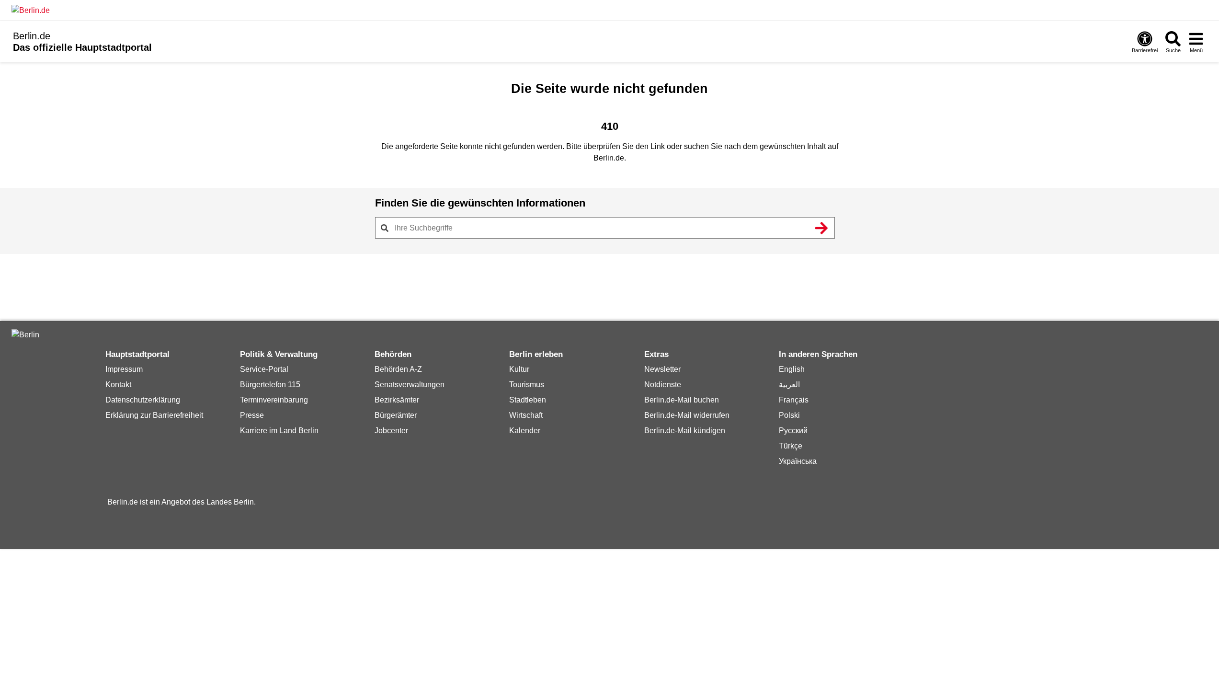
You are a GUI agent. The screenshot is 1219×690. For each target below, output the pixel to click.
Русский (793, 430)
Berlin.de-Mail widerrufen (686, 415)
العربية (789, 384)
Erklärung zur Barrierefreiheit (154, 415)
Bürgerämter (396, 415)
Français (794, 400)
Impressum (124, 369)
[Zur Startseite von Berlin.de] (25, 335)
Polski (789, 415)
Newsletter (662, 369)
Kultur (519, 369)
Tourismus (526, 384)
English (792, 369)
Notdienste (662, 384)
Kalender (524, 430)
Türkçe (790, 446)
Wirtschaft (526, 415)
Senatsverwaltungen (409, 384)
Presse (252, 415)
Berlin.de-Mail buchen (681, 400)
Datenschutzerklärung (142, 400)
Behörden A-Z (398, 369)
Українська (798, 461)
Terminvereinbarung (274, 400)
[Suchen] (822, 228)
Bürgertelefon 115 (270, 384)
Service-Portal (264, 369)
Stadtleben (527, 400)
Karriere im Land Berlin (279, 430)
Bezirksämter (397, 400)
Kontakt (118, 384)
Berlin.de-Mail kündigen (684, 430)
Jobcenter (391, 430)
